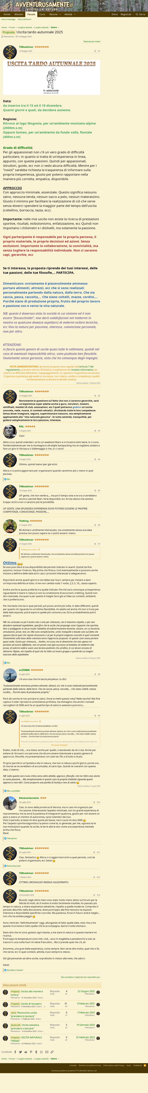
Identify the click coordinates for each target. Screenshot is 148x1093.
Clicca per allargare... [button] (60, 745)
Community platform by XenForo (74, 1071)
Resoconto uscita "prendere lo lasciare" (23, 1014)
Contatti (73, 1065)
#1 (99, 51)
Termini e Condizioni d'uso (90, 1065)
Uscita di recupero (31, 1003)
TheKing (24, 520)
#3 (99, 431)
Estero (40, 997)
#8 (99, 674)
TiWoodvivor (8, 36)
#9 (99, 715)
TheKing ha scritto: (29, 549)
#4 (99, 459)
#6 (99, 525)
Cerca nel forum (24, 19)
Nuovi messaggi (8, 19)
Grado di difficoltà (17, 147)
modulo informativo (82, 369)
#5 (99, 490)
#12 (98, 877)
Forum (31, 14)
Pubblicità (137, 1065)
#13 (98, 895)
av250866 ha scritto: (29, 721)
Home (7, 14)
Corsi (42, 14)
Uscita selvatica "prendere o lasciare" (24, 1026)
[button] (54, 14)
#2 (99, 395)
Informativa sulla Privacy (113, 1065)
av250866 (24, 670)
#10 (98, 802)
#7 (99, 544)
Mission (19, 14)
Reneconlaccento (29, 798)
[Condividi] (95, 51)
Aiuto (128, 1065)
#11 (98, 852)
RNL (21, 426)
